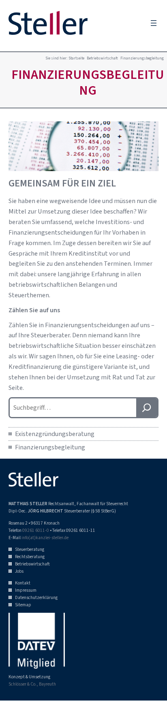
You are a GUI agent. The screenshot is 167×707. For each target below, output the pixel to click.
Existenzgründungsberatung (54, 433)
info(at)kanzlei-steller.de (45, 537)
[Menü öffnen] (153, 23)
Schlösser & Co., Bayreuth (32, 684)
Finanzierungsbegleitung (50, 447)
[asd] (146, 407)
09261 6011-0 (35, 530)
